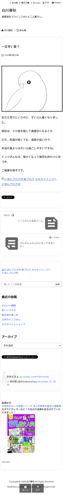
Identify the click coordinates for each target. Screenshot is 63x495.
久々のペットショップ (13, 324)
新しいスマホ (9, 310)
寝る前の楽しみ (10, 315)
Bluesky (36, 3)
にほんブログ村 (11, 184)
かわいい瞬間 (9, 305)
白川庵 (15, 3)
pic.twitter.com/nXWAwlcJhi (34, 376)
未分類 (22, 30)
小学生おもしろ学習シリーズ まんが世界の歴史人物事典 (31, 406)
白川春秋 (8, 30)
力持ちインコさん (11, 319)
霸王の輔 (25, 3)
